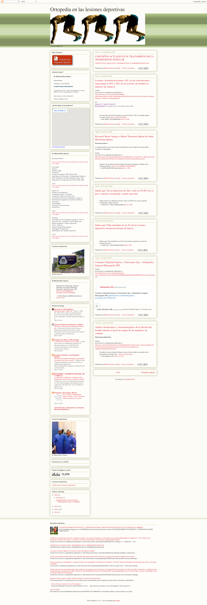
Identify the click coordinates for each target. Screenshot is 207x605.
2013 (56, 512)
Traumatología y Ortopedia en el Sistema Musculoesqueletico (69, 408)
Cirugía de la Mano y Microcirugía (66, 340)
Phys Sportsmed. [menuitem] (99, 106)
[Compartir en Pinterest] (147, 68)
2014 (56, 509)
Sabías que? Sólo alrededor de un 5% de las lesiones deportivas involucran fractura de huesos (120, 226)
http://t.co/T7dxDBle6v (119, 166)
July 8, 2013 (60, 297)
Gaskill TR (107, 104)
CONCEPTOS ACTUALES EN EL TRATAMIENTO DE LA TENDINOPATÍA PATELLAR (122, 63)
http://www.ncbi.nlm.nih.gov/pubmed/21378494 (109, 94)
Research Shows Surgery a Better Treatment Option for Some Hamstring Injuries (75, 578)
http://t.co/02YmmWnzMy (118, 117)
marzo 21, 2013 (118, 356)
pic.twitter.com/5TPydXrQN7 (65, 293)
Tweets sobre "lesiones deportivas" (64, 485)
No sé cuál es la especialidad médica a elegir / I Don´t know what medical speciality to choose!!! (74, 396)
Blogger (117, 600)
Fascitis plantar (55, 589)
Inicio (118, 372)
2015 (56, 506)
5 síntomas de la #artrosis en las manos (67, 341)
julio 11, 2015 (126, 168)
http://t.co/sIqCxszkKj (125, 354)
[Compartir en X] (143, 68)
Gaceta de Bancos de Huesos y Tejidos (68, 324)
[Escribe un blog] (141, 68)
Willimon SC (98, 104)
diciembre (59, 497)
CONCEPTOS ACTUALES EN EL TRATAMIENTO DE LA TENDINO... (68, 501)
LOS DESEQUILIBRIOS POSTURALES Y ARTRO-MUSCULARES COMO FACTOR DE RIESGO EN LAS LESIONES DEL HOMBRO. (101, 527)
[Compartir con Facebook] (145, 68)
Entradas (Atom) (130, 379)
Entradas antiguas (148, 372)
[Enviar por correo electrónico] (139, 68)
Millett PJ (113, 104)
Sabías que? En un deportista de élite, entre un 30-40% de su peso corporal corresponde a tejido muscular (124, 192)
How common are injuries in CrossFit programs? (66, 584)
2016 (56, 495)
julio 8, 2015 (128, 245)
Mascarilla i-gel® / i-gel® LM (63, 311)
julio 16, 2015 (125, 119)
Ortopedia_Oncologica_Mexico (65, 393)
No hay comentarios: (128, 68)
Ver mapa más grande (58, 147)
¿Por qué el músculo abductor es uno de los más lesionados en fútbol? (72, 551)
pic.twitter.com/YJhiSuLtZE (105, 298)
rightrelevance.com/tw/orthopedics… (122, 296)
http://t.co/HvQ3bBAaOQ (64, 291)
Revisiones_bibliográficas (63, 309)
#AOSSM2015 (130, 166)
